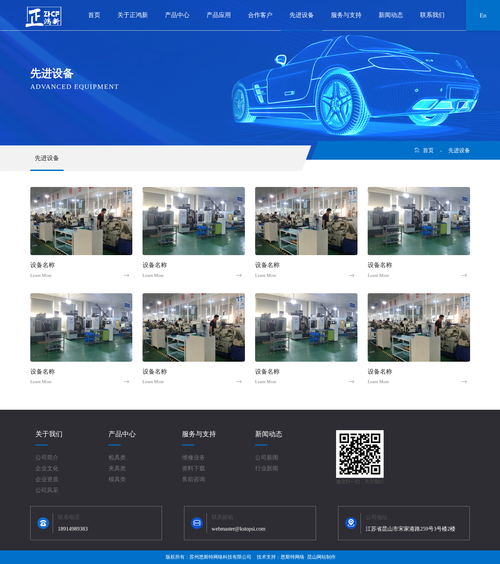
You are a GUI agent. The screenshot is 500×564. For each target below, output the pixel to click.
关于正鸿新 (132, 15)
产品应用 (218, 15)
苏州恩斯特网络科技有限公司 (220, 557)
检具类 (117, 457)
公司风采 (47, 490)
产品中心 (177, 15)
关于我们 (49, 434)
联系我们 (432, 15)
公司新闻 (266, 457)
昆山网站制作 (321, 557)
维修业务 (193, 457)
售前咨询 (193, 479)
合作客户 (260, 15)
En (483, 15)
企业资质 (47, 479)
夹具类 (117, 468)
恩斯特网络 (292, 557)
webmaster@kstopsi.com (238, 529)
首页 (94, 15)
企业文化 (47, 468)
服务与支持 (346, 15)
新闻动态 (391, 15)
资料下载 (193, 468)
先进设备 (301, 15)
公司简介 (47, 457)
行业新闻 (266, 468)
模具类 (117, 479)
